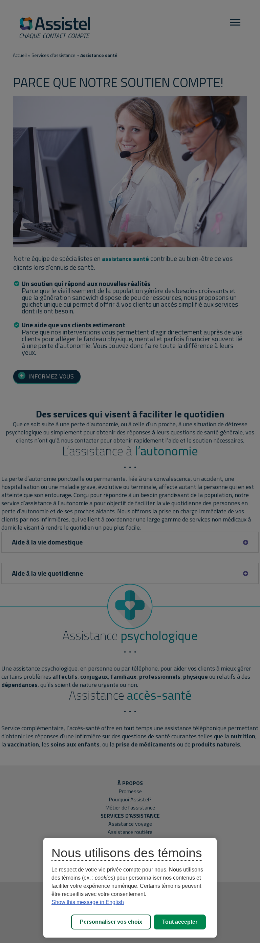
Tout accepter (179, 922)
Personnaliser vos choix (111, 922)
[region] (130, 888)
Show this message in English (87, 902)
